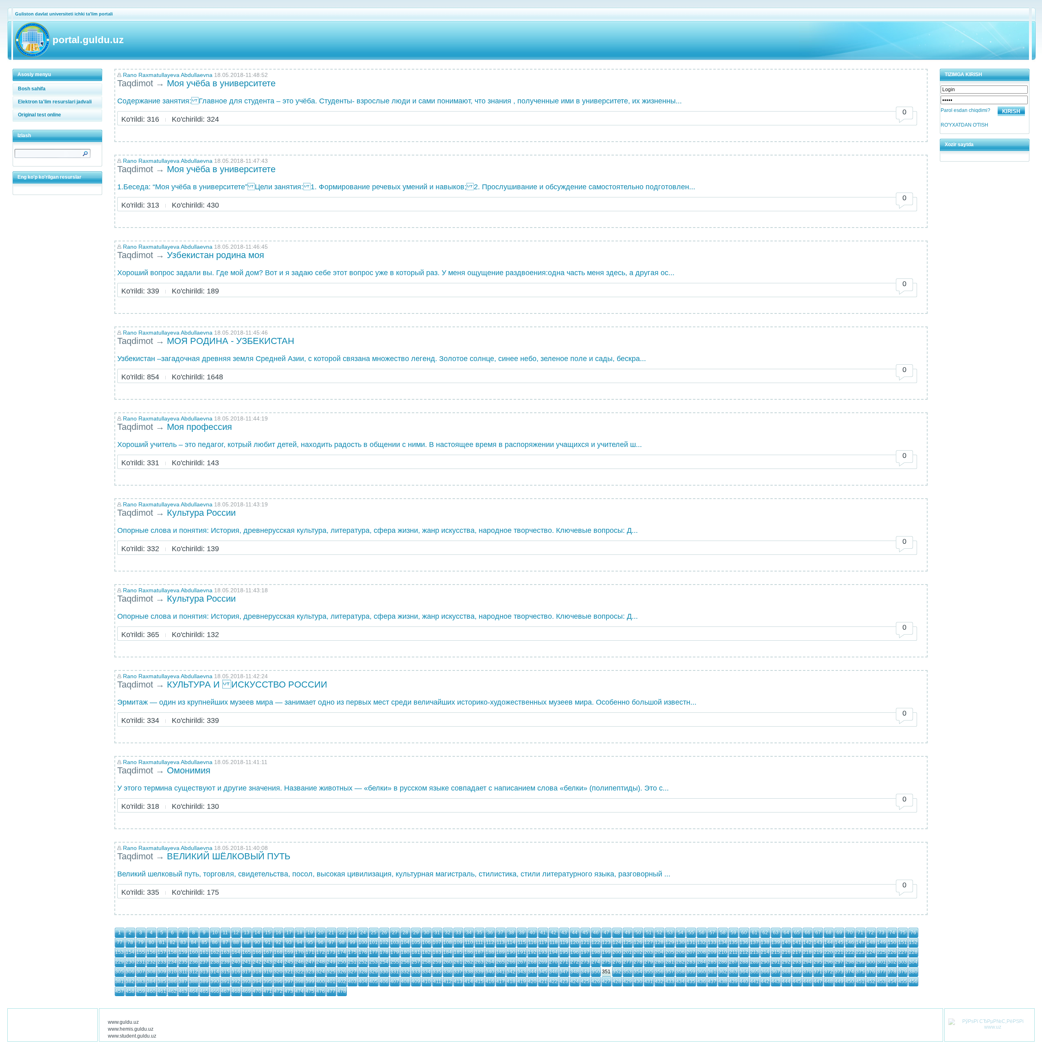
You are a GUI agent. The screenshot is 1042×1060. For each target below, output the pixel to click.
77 (120, 942)
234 (172, 962)
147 (860, 942)
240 (236, 962)
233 (162, 962)
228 (913, 952)
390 (214, 981)
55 (691, 932)
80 (151, 942)
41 (543, 932)
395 (267, 981)
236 (193, 962)
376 (871, 972)
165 (246, 952)
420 (532, 981)
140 (786, 942)
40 (532, 932)
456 (913, 981)
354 (638, 972)
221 (839, 952)
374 (849, 972)
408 (405, 981)
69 (839, 932)
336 (447, 972)
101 (373, 942)
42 (553, 932)
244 (278, 962)
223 (860, 952)
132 (701, 942)
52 (659, 932)
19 (310, 932)
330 (384, 972)
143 (818, 942)
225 (881, 952)
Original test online (39, 115)
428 (617, 981)
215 (775, 952)
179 (394, 952)
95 (310, 942)
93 (289, 942)
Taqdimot (135, 83)
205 (669, 952)
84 (194, 942)
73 (881, 932)
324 (320, 972)
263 (479, 962)
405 (373, 981)
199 (606, 952)
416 (490, 981)
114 (511, 942)
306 (130, 972)
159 (183, 952)
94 (299, 942)
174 (341, 952)
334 (426, 972)
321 (289, 972)
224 (871, 952)
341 (500, 972)
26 (384, 932)
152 (913, 942)
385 (162, 981)
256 (405, 962)
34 (469, 932)
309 (162, 972)
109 (458, 942)
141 (796, 942)
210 (722, 952)
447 (818, 981)
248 (320, 962)
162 (214, 952)
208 (701, 952)
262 (468, 962)
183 (437, 952)
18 (299, 932)
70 (850, 932)
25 (374, 932)
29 (416, 932)
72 (871, 932)
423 (564, 981)
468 (236, 991)
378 (892, 972)
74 (892, 932)
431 (648, 981)
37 (500, 932)
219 (818, 952)
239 (225, 962)
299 (860, 962)
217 (796, 952)
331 (394, 972)
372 (828, 972)
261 (458, 962)
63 (776, 932)
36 (490, 932)
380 (913, 972)
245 (289, 962)
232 (151, 962)
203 (648, 952)
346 (553, 972)
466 (214, 991)
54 (680, 932)
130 (680, 942)
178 (384, 952)
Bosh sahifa (32, 89)
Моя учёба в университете (221, 83)
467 (225, 991)
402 (341, 981)
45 (585, 932)
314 (214, 972)
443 (775, 981)
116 (532, 942)
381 (119, 981)
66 (807, 932)
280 (659, 962)
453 (881, 981)
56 (702, 932)
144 (828, 942)
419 (521, 981)
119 (564, 942)
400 (320, 981)
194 (553, 952)
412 (447, 981)
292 (786, 962)
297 (839, 962)
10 (215, 932)
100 (363, 942)
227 (902, 952)
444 (786, 981)
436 (701, 981)
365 (754, 972)
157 (162, 952)
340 (490, 972)
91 (268, 942)
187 (479, 952)
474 (299, 991)
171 (310, 952)
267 (521, 962)
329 (373, 972)
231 (140, 962)
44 (575, 932)
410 (426, 981)
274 (595, 962)
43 (564, 932)
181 (416, 952)
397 (289, 981)
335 (437, 972)
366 (765, 972)
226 (892, 952)
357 (669, 972)
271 (564, 962)
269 (543, 962)
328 (363, 972)
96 (321, 942)
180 (405, 952)
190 (511, 952)
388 (193, 981)
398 (299, 981)
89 (247, 942)
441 (754, 981)
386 (172, 981)
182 (426, 952)
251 (352, 962)
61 (754, 932)
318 (257, 972)
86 (215, 942)
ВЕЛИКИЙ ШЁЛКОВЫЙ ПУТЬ (230, 856)
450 (849, 981)
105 (416, 942)
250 (341, 962)
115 (522, 942)
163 (225, 952)
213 (754, 952)
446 (807, 981)
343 (521, 972)
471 (267, 991)
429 (627, 981)
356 (659, 972)
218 (807, 952)
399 (310, 981)
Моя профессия (199, 427)
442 (765, 981)
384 (151, 981)
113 (501, 942)
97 (331, 942)
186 (468, 952)
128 (659, 942)
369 (796, 972)
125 (627, 942)
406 (384, 981)
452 (871, 981)
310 (172, 972)
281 (669, 962)
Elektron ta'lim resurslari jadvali (55, 102)
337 (458, 972)
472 (278, 991)
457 (119, 991)
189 (500, 952)
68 (829, 932)
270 (553, 962)
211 (733, 952)
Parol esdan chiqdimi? (965, 110)
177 (373, 952)
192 (532, 952)
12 (236, 932)
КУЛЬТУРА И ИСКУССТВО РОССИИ (247, 684)
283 (691, 962)
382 (130, 981)
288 (744, 962)
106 (426, 942)
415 (479, 981)
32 (448, 932)
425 (585, 981)
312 (193, 972)
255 (394, 962)
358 (680, 972)
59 (733, 932)
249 (331, 962)
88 (236, 942)
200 (617, 952)
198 (595, 952)
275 (606, 962)
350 (595, 972)
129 (669, 942)
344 (532, 972)
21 (331, 932)
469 (246, 991)
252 (363, 962)
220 (828, 952)
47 (606, 932)
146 (849, 942)
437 (712, 981)
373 (839, 972)
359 (691, 972)
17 (289, 932)
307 (140, 972)
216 (786, 952)
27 (395, 932)
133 (712, 942)
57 (712, 932)
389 (204, 981)
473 (289, 991)
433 (669, 981)
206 (680, 952)
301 (881, 962)
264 (490, 962)
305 (119, 972)
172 (320, 952)
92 (278, 942)
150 (892, 942)
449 (839, 981)
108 (447, 942)
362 (722, 972)
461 (162, 991)
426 (595, 981)
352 (617, 972)
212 (744, 952)
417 (500, 981)
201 (627, 952)
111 (479, 942)
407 (394, 981)
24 (363, 932)
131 (691, 942)
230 (130, 962)
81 (162, 942)
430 (638, 981)
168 (278, 952)
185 (458, 952)
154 (130, 952)
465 (204, 991)
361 (712, 972)
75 (903, 932)
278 (638, 962)
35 (479, 932)
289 (754, 962)
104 (405, 942)
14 (257, 932)
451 (860, 981)
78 (130, 942)
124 (617, 942)
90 (257, 942)
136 (744, 942)
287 (733, 962)
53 (670, 932)
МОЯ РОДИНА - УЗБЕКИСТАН (230, 341)
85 (204, 942)
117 (543, 942)
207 (691, 952)
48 (617, 932)
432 (659, 981)
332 (405, 972)
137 (754, 942)
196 (574, 952)
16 (278, 932)
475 (310, 991)
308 (151, 972)
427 (606, 981)
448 (828, 981)
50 (638, 932)
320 (278, 972)
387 (183, 981)
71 (860, 932)
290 (765, 962)
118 (553, 942)
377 (881, 972)
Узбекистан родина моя (215, 255)
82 (172, 942)
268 (532, 962)
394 (257, 981)
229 (119, 962)
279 (648, 962)
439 (733, 981)
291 (775, 962)
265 (500, 962)
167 (267, 952)
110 (469, 942)
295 (818, 962)
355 (648, 972)
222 (849, 952)
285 (712, 962)
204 (659, 952)
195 (564, 952)
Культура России (201, 513)
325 (331, 972)
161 (204, 952)
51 (649, 932)
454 (892, 981)
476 (320, 991)
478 (341, 991)
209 (712, 952)
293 (796, 962)
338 (468, 972)
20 (321, 932)
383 (140, 981)
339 (479, 972)
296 (828, 962)
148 (871, 942)
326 (341, 972)
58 (723, 932)
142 (807, 942)
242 (257, 962)
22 (342, 932)
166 (257, 952)
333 (416, 972)
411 (437, 981)
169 (289, 952)
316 (236, 972)
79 (141, 942)
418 (511, 981)
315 (225, 972)
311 (183, 972)
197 (585, 952)
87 (225, 942)
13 (247, 932)
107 (437, 942)
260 (447, 962)
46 (596, 932)
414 (468, 981)
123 (606, 942)
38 (511, 932)
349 (585, 972)
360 (701, 972)
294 (807, 962)
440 (744, 981)
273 (585, 962)
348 (574, 972)
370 (807, 972)
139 (775, 942)
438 (722, 981)
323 (310, 972)
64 (786, 932)
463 (183, 991)
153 (119, 952)
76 (913, 932)
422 (553, 981)
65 (797, 932)
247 (310, 962)
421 (543, 981)
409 (416, 981)
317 (246, 972)
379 (902, 972)
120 (574, 942)
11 (225, 932)
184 (447, 952)
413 (458, 981)
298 (849, 962)
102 (384, 942)
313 (204, 972)
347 (564, 972)
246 (299, 962)
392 (236, 981)
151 (902, 942)
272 (574, 962)
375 (860, 972)
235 (183, 962)
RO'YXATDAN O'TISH (964, 125)
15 (268, 932)
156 (151, 952)
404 (363, 981)
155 (140, 952)
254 (384, 962)
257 (416, 962)
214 (765, 952)
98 (342, 942)
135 (733, 942)
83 (183, 942)
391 (225, 981)
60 (744, 932)
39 (522, 932)
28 (405, 932)
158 (172, 952)
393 (246, 981)
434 (680, 981)
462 (172, 991)
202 (638, 952)
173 (331, 952)
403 (352, 981)
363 (733, 972)
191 (521, 952)
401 (331, 981)
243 (267, 962)
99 (352, 942)
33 (458, 932)
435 (691, 981)
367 (775, 972)
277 (627, 962)
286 (722, 962)
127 (648, 942)
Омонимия (188, 770)
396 (278, 981)
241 (246, 962)
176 (363, 952)
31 (437, 932)
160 (193, 952)
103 (394, 942)
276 (617, 962)
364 (744, 972)
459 (140, 991)
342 (511, 972)
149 (881, 942)
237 (204, 962)
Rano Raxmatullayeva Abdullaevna (167, 75)
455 (902, 981)
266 (511, 962)
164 (236, 952)
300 (871, 962)
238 (214, 962)
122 (595, 942)
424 (574, 981)
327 (352, 972)
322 (299, 972)
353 (627, 972)
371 (818, 972)
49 (627, 932)
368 (786, 972)
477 (331, 991)
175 (352, 952)
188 (490, 952)
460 (151, 991)
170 (299, 952)
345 (543, 972)
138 (765, 942)
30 (426, 932)
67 (818, 932)
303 (902, 962)
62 (765, 932)
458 (130, 991)
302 (892, 962)
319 (267, 972)
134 (722, 942)
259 (437, 962)
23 (352, 932)
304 (913, 962)
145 (839, 942)
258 (426, 962)
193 (543, 952)
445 (796, 981)
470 (257, 991)
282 (680, 962)
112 (490, 942)
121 (585, 942)
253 (373, 962)
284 (701, 962)
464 (193, 991)
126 (638, 942)
